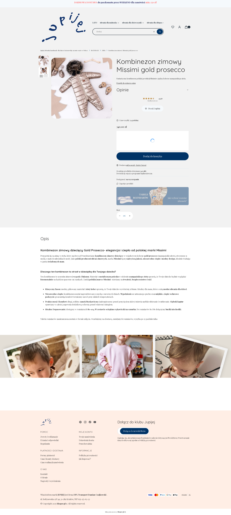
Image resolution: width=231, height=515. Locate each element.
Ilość (118, 210)
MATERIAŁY (95, 50)
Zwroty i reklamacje (49, 436)
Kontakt (44, 474)
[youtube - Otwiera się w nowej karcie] (94, 422)
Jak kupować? (85, 459)
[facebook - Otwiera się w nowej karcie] (90, 422)
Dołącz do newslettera (134, 431)
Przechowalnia (85, 443)
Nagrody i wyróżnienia (50, 481)
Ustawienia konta (86, 440)
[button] (160, 31)
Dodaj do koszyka (152, 156)
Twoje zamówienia (87, 436)
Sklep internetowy (114, 512)
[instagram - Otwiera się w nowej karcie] (85, 422)
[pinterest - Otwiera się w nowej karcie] (80, 422)
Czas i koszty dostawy (49, 459)
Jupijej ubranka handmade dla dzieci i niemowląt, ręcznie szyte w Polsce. (64, 50)
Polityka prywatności (88, 455)
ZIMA (104, 50)
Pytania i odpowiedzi (49, 440)
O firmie (44, 477)
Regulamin (45, 443)
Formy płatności (47, 455)
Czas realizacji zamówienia (52, 462)
